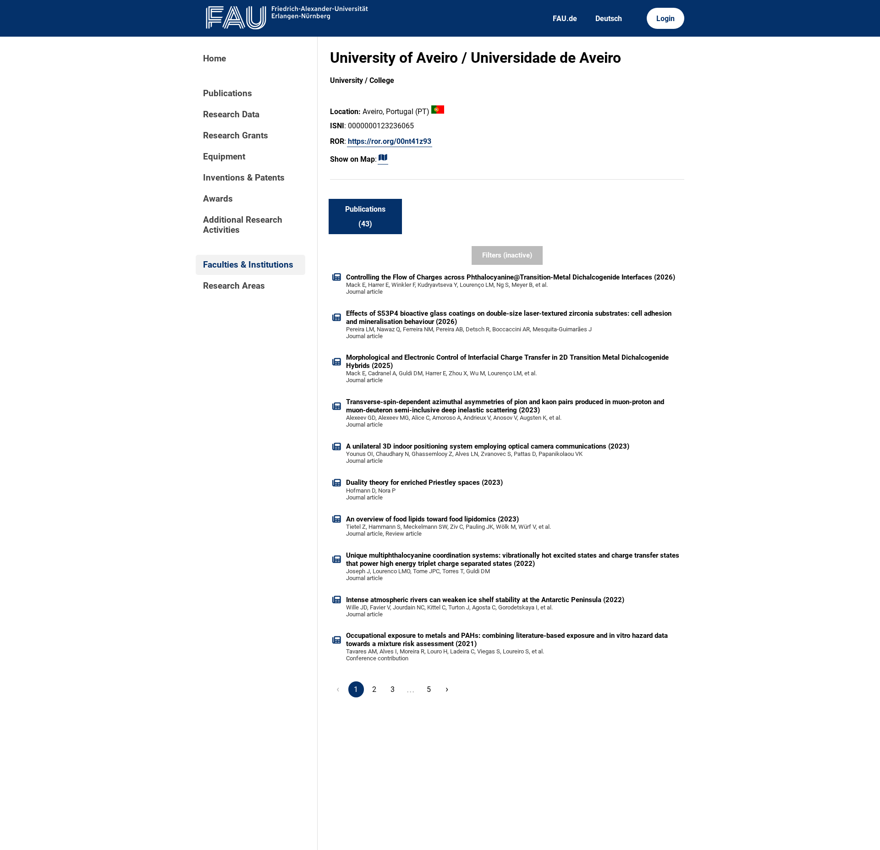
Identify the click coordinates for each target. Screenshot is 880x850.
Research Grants (235, 136)
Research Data (231, 115)
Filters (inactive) (507, 255)
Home (214, 59)
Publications (227, 93)
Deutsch (608, 18)
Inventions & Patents (244, 178)
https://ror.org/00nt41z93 (389, 141)
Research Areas (234, 286)
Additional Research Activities (242, 225)
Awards (218, 199)
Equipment (224, 157)
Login (665, 18)
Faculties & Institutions (248, 265)
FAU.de (565, 18)
